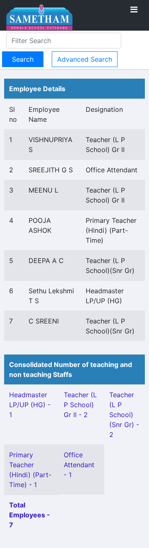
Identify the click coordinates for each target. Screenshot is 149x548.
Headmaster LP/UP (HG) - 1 (29, 405)
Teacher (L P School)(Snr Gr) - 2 (124, 415)
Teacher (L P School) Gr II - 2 (80, 405)
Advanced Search (84, 59)
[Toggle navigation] (134, 9)
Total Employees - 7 (29, 515)
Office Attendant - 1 (79, 465)
